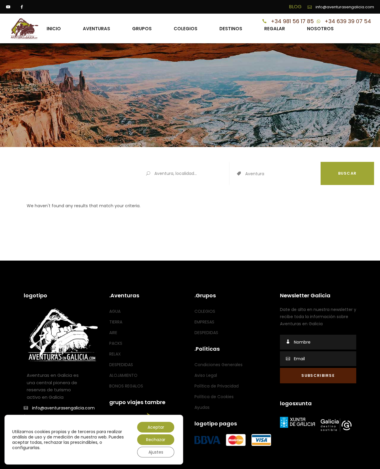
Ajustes (155, 452)
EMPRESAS (204, 322)
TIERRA (115, 322)
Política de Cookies (214, 397)
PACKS (115, 343)
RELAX (115, 354)
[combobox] (282, 174)
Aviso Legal (205, 375)
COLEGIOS (204, 311)
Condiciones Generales (218, 365)
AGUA (115, 311)
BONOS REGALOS (126, 386)
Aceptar (156, 427)
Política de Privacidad (216, 386)
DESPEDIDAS (121, 365)
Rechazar (155, 440)
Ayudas (202, 407)
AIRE (113, 333)
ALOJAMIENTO (123, 375)
